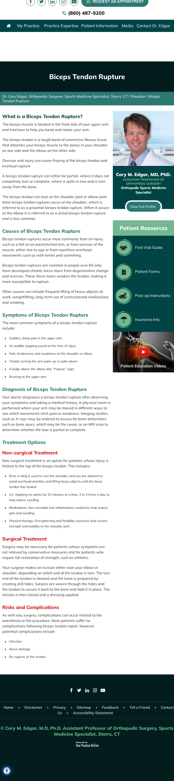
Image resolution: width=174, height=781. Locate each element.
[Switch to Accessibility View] (6, 770)
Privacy (59, 707)
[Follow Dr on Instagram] (95, 691)
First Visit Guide (148, 247)
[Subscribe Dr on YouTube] (103, 691)
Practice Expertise (61, 25)
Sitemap (84, 707)
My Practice (28, 25)
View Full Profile (143, 206)
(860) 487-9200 (86, 13)
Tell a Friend (139, 707)
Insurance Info (147, 319)
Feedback (110, 707)
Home (8, 26)
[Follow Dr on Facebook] (71, 691)
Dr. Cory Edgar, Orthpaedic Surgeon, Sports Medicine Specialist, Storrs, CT (65, 96)
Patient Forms (147, 271)
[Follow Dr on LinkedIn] (87, 691)
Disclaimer (33, 707)
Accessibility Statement (93, 713)
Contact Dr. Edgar (153, 25)
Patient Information (99, 25)
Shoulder (138, 96)
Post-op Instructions (152, 295)
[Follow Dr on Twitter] (79, 691)
